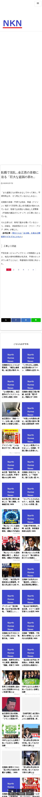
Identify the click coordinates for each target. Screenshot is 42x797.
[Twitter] (6, 320)
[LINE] (36, 320)
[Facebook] (16, 320)
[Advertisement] (21, 55)
